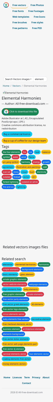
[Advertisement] (26, 53)
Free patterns (20, 28)
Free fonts (18, 11)
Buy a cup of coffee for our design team (25, 140)
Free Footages (36, 11)
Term (27, 377)
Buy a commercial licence (17, 134)
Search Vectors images (17, 79)
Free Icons (39, 16)
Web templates (20, 16)
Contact (26, 383)
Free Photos (37, 5)
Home (6, 85)
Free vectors (19, 5)
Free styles (37, 22)
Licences (17, 377)
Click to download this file (23, 111)
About (46, 377)
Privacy (36, 377)
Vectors (16, 85)
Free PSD (37, 28)
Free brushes (19, 22)
